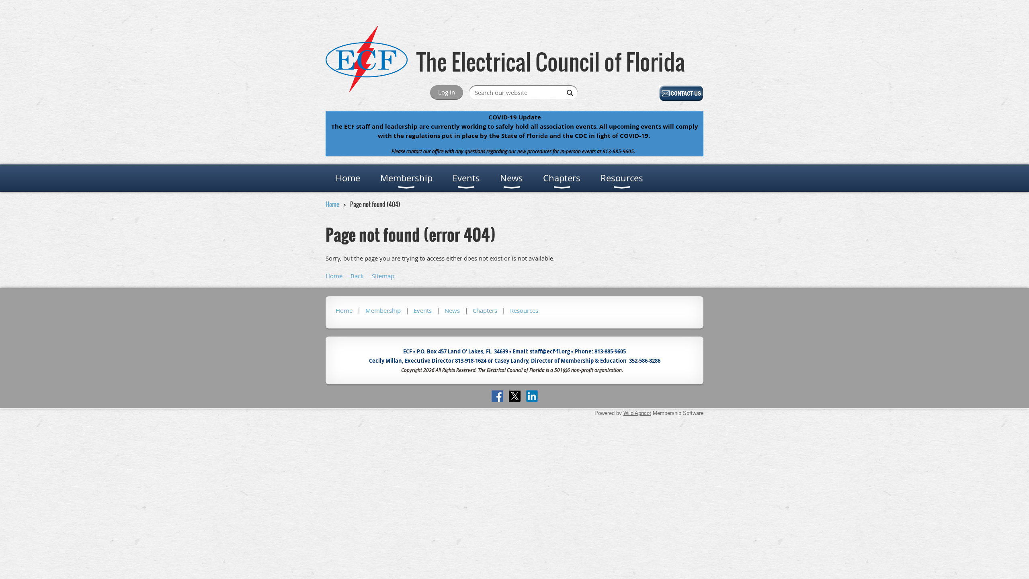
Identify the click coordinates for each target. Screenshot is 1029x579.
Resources (524, 310)
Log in (446, 92)
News (452, 310)
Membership (383, 310)
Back (357, 276)
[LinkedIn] (532, 396)
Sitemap (383, 276)
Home (332, 204)
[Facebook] (497, 396)
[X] (515, 396)
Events (423, 310)
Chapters (485, 310)
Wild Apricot (637, 413)
